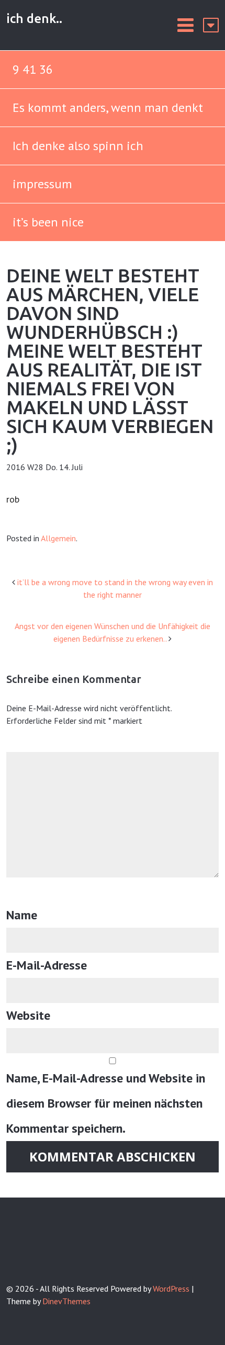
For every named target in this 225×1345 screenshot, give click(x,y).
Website (28, 1015)
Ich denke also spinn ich (78, 146)
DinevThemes (66, 1301)
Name (21, 915)
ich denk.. (34, 19)
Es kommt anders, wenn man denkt (109, 107)
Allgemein (58, 538)
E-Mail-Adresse (46, 965)
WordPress (171, 1288)
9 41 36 (33, 69)
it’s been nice (48, 222)
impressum (42, 184)
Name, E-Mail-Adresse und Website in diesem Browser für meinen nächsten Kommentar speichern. (105, 1103)
